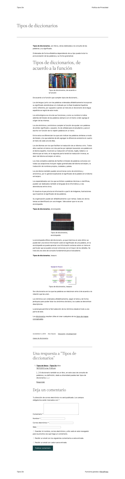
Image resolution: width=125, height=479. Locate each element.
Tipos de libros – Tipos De (46, 366)
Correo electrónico (41, 423)
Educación (61, 334)
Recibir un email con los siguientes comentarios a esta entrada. (59, 438)
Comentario (38, 414)
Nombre (36, 418)
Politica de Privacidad (100, 7)
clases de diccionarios (40, 338)
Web (34, 427)
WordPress (104, 472)
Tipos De (20, 7)
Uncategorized (71, 334)
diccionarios (40, 316)
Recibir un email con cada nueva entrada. (51, 442)
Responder (40, 382)
